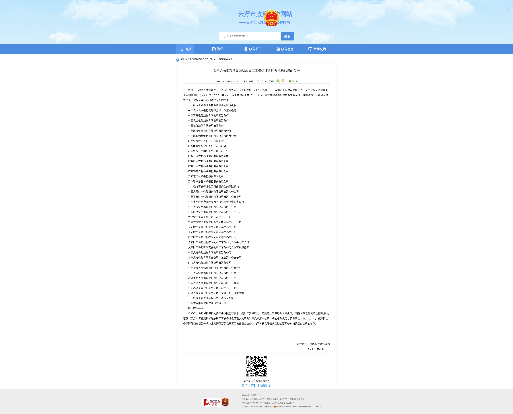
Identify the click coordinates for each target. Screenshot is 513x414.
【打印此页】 (293, 81)
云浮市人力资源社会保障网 (197, 59)
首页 (182, 59)
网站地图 (246, 395)
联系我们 (255, 395)
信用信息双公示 (225, 59)
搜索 (287, 36)
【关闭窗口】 (265, 385)
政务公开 (213, 59)
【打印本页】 (248, 385)
